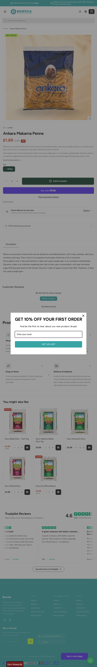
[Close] (83, 316)
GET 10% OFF (48, 344)
